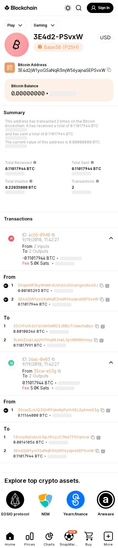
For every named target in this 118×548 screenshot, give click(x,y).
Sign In (104, 8)
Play (11, 25)
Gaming (40, 25)
